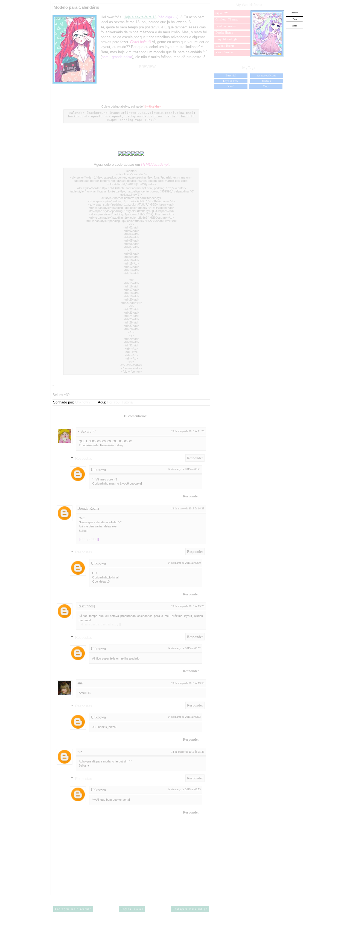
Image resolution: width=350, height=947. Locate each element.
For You (113, 402)
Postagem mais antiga (190, 908)
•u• (79, 752)
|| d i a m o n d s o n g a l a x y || (100, 624)
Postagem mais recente (73, 908)
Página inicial (132, 908)
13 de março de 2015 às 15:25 (187, 606)
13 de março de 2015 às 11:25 (187, 431)
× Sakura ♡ (86, 431)
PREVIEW (147, 67)
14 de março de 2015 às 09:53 (184, 716)
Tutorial (127, 402)
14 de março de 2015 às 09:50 (184, 562)
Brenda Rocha (88, 508)
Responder (195, 458)
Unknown (98, 470)
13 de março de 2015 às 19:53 (187, 683)
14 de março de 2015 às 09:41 (184, 469)
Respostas (83, 458)
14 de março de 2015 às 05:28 (187, 751)
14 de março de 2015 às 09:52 (184, 648)
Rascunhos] (86, 606)
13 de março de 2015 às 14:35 (187, 508)
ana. (80, 683)
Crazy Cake (88, 539)
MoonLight (230, 39)
